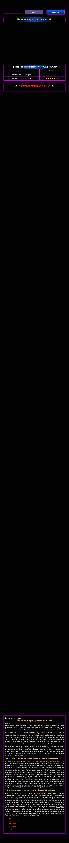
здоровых (13, 826)
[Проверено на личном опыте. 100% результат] (13, 11)
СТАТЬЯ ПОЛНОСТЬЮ (35, 86)
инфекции (13, 829)
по (10, 818)
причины (12, 823)
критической (14, 821)
